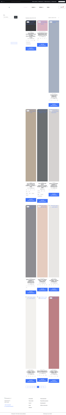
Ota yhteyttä (31, 398)
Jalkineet (41, 7)
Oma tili (30, 403)
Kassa (30, 405)
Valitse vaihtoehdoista (30, 49)
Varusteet (25, 7)
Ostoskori (30, 407)
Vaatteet (33, 7)
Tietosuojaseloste (43, 398)
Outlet (48, 7)
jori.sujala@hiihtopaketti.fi (8, 406)
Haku (16, 17)
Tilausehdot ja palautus (44, 400)
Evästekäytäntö (43, 403)
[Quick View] (31, 45)
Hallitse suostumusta (43, 405)
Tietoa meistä (31, 400)
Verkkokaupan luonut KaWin (47, 413)
